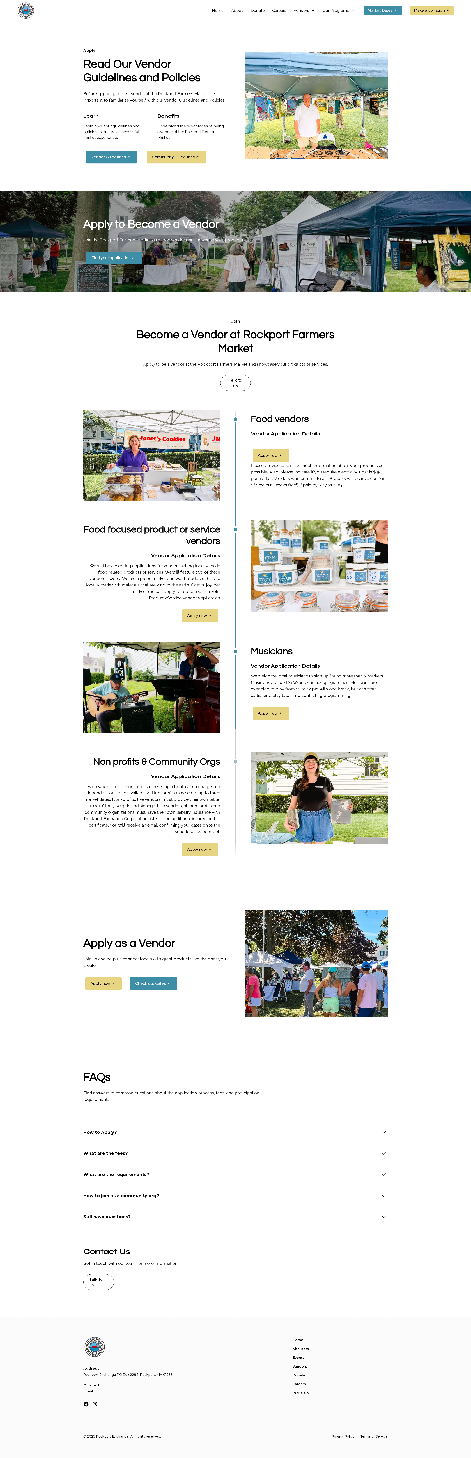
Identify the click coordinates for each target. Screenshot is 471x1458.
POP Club (301, 1393)
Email (88, 1391)
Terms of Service (374, 1436)
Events (298, 1358)
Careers (279, 10)
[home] (25, 10)
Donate (258, 10)
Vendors (300, 1366)
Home (218, 10)
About (237, 10)
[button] (304, 10)
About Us (301, 1349)
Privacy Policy (343, 1436)
